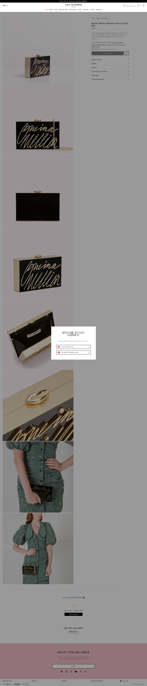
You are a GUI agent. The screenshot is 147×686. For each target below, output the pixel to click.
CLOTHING (86, 9)
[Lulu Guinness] (73, 6)
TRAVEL (80, 9)
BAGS (56, 9)
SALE (46, 9)
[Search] (124, 5)
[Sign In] (138, 5)
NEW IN (51, 9)
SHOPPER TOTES (63, 9)
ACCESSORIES (72, 9)
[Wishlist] (141, 5)
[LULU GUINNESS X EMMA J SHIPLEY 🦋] (73, 1)
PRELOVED (99, 9)
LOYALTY (92, 9)
